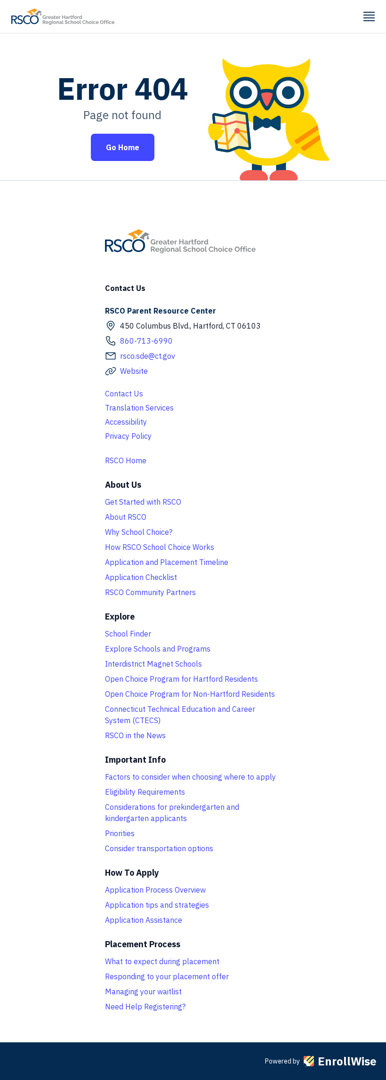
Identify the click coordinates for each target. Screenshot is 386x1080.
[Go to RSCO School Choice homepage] (62, 16)
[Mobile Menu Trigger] (369, 16)
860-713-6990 (146, 341)
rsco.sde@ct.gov (147, 356)
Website (134, 371)
